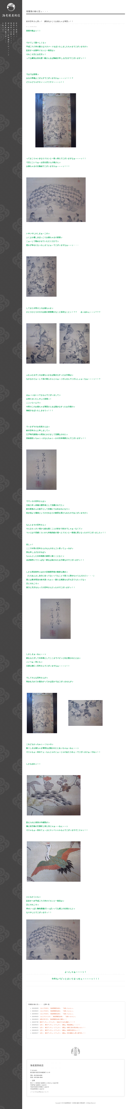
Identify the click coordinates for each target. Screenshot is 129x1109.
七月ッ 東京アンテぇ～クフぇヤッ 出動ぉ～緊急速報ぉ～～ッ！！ (59, 1025)
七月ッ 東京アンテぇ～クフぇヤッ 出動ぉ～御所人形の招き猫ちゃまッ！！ (62, 1027)
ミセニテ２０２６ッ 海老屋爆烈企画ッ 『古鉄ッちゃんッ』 (57, 1016)
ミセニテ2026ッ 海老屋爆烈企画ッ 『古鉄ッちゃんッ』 (56, 1008)
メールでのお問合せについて (39, 1092)
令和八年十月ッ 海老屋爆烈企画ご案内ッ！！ (52, 1019)
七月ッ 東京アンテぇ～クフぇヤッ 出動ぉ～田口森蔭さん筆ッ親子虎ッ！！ (62, 1033)
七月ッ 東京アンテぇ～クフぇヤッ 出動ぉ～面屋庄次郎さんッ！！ (59, 1030)
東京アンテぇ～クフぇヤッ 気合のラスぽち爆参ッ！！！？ (56, 1022)
